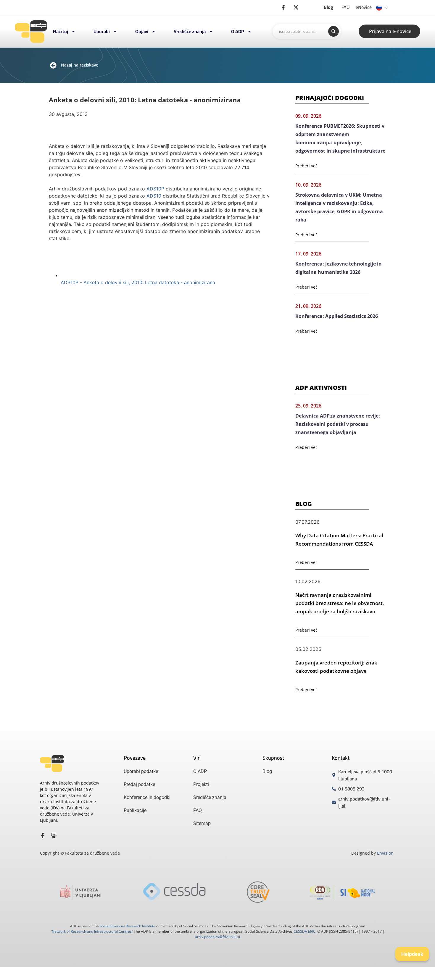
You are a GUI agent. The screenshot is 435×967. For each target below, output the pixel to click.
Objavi (141, 31)
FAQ (345, 7)
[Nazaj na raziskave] (53, 65)
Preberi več (306, 166)
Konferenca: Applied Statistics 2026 (336, 316)
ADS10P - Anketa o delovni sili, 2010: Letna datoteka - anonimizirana (138, 282)
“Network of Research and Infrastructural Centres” (92, 931)
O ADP (237, 31)
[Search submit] (333, 31)
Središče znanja (190, 31)
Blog (328, 7)
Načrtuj (60, 31)
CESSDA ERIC (304, 931)
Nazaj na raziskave (79, 65)
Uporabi (102, 31)
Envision (385, 853)
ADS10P (155, 189)
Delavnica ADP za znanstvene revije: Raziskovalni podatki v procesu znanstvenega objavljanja (337, 424)
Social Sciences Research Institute (127, 926)
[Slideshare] (54, 835)
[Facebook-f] (42, 835)
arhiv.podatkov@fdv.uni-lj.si (217, 936)
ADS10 (153, 196)
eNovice (364, 7)
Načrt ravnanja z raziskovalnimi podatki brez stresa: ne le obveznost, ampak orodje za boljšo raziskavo (339, 603)
